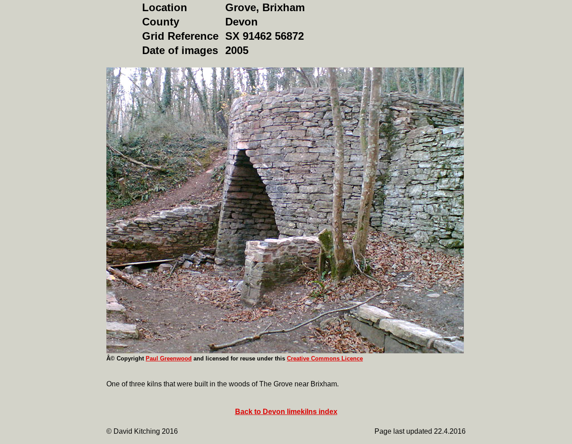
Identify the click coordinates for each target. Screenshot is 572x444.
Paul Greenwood (169, 358)
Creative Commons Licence (325, 358)
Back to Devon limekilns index (286, 411)
